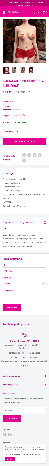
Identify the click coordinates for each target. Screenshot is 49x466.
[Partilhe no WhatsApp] (24, 155)
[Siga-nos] (5, 434)
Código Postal (9, 290)
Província (7, 277)
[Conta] (38, 12)
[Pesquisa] (42, 10)
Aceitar (10, 459)
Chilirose (7, 92)
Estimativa (12, 307)
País (4, 264)
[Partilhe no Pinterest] (34, 155)
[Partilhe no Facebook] (29, 155)
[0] (44, 12)
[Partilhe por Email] (24, 160)
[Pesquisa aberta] (33, 12)
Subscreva (12, 418)
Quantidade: (8, 131)
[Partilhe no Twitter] (40, 155)
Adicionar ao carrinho (24, 141)
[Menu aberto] (4, 12)
